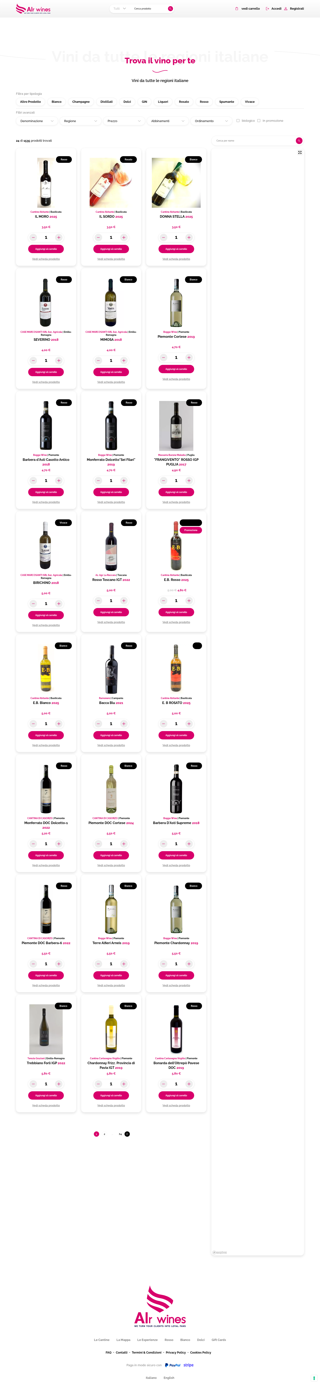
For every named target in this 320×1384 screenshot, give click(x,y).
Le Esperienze (147, 1340)
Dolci (201, 1340)
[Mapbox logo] (219, 1252)
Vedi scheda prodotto (46, 259)
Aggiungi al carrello (46, 249)
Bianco (185, 1340)
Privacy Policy (176, 1352)
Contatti (122, 1352)
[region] (257, 702)
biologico (248, 120)
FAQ (109, 1352)
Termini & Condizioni (147, 1352)
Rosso (169, 1340)
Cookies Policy (200, 1352)
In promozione (273, 120)
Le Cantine (102, 1340)
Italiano (151, 1378)
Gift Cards (219, 1340)
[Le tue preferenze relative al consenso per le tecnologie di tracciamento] (314, 1378)
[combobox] (121, 9)
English (169, 1378)
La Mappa (123, 1340)
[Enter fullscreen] (300, 152)
